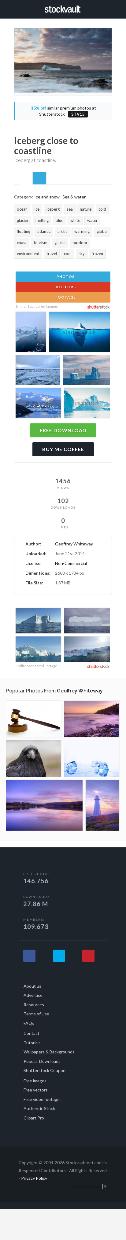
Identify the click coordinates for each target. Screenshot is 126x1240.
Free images (35, 1080)
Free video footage (42, 1099)
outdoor (79, 242)
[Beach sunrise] (91, 719)
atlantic (43, 231)
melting (42, 220)
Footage (65, 297)
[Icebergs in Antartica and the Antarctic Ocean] (38, 621)
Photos (65, 276)
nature (85, 209)
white (75, 220)
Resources (34, 1004)
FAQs (29, 1023)
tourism (40, 242)
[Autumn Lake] (44, 805)
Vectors (65, 287)
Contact (31, 1033)
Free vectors (36, 1089)
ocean (22, 209)
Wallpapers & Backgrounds (49, 1051)
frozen (97, 253)
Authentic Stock (39, 1108)
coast (22, 242)
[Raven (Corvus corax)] (33, 758)
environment (28, 253)
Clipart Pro (34, 1117)
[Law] (33, 719)
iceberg (53, 209)
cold (102, 209)
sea (70, 209)
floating (23, 231)
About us (32, 986)
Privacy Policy (34, 1178)
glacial (59, 242)
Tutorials (32, 1042)
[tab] (26, 178)
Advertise (33, 995)
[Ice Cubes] (91, 758)
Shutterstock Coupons (46, 1070)
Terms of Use (36, 1013)
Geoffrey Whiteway (74, 543)
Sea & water (74, 196)
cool (68, 253)
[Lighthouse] (102, 805)
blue (59, 220)
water (92, 220)
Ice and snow (47, 196)
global (102, 231)
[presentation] (25, 179)
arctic (62, 231)
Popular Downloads (42, 1061)
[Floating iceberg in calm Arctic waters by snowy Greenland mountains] (87, 650)
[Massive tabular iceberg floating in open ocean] (87, 621)
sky (82, 253)
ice (37, 209)
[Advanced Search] (110, 8)
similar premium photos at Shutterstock (63, 111)
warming (82, 231)
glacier (22, 220)
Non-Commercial (71, 563)
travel (51, 253)
